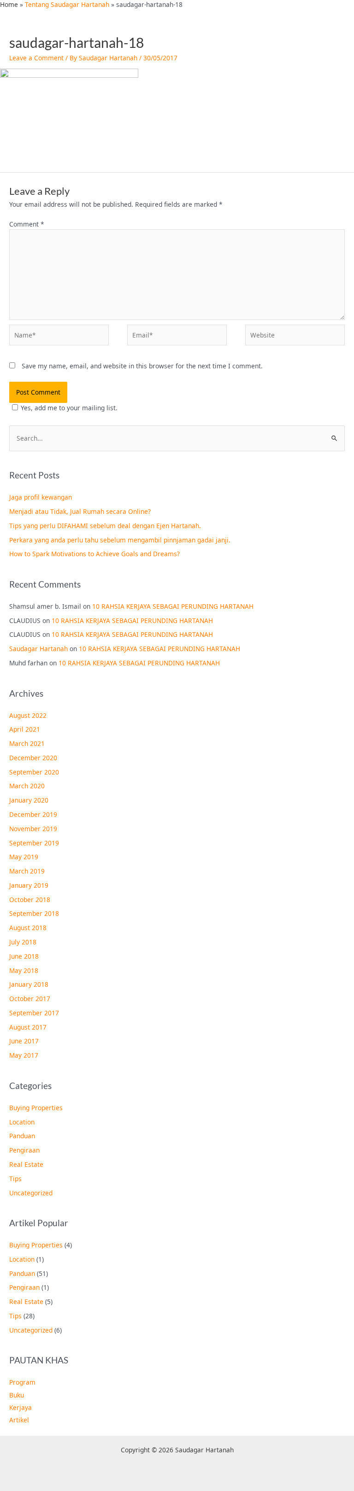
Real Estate (26, 1164)
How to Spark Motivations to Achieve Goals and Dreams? (94, 553)
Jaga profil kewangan (40, 497)
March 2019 (27, 871)
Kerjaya (20, 1407)
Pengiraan (24, 1150)
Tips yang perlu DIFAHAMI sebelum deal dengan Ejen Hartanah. (105, 525)
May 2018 (23, 970)
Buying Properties (36, 1107)
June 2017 (24, 1041)
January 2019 (28, 885)
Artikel (19, 1419)
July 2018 (22, 942)
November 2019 (33, 828)
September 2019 (34, 843)
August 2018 (28, 927)
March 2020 (27, 785)
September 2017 (34, 1012)
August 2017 (28, 1027)
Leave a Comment (36, 57)
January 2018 (28, 984)
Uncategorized (31, 1192)
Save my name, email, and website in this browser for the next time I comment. (142, 365)
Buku (16, 1395)
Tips (15, 1178)
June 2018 (24, 956)
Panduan (22, 1135)
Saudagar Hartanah (38, 648)
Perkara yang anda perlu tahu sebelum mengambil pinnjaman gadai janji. (119, 540)
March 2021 (27, 743)
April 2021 (24, 729)
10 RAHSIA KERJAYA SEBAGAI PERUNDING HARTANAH (173, 606)
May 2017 (23, 1055)
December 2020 (33, 757)
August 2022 (28, 715)
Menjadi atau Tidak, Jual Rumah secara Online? (80, 511)
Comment (26, 224)
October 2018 (29, 899)
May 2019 (23, 856)
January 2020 (28, 800)
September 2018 (34, 913)
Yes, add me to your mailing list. (69, 407)
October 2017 (29, 998)
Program (22, 1382)
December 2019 (33, 814)
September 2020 (34, 772)
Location (22, 1122)
